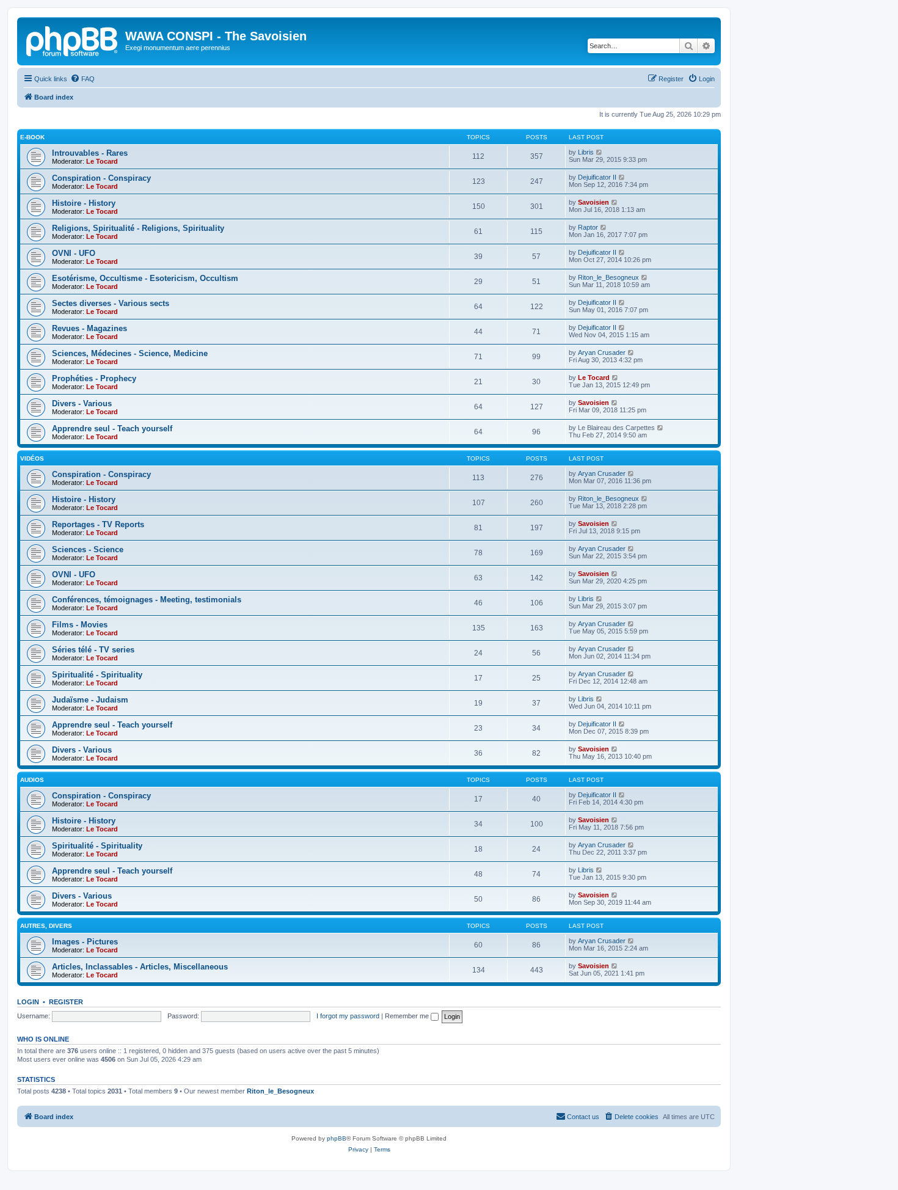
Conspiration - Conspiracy (101, 178)
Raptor (588, 227)
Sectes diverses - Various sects (110, 303)
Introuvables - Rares (90, 153)
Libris (586, 152)
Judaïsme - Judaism (90, 699)
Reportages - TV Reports (98, 524)
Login (28, 1002)
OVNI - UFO (73, 253)
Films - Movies (80, 624)
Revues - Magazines (89, 328)
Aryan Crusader (602, 352)
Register (66, 1002)
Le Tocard (102, 161)
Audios (32, 779)
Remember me (408, 1016)
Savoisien (593, 202)
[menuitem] (82, 78)
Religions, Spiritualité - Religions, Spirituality (138, 228)
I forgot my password (347, 1016)
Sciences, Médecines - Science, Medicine (130, 353)
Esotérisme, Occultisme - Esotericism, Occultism (145, 278)
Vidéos (32, 458)
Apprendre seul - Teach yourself (112, 428)
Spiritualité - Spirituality (97, 674)
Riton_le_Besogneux (608, 277)
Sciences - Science (87, 549)
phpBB (336, 1138)
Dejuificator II (597, 177)
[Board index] (72, 39)
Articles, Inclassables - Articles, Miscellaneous (140, 966)
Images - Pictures (85, 941)
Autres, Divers (46, 925)
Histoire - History (83, 203)
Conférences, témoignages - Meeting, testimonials (146, 599)
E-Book (32, 137)
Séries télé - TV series (93, 649)
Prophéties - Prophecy (94, 378)
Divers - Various (82, 403)
